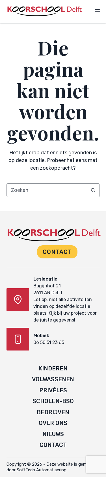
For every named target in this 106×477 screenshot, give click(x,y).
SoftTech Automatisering (41, 469)
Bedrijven (53, 412)
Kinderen (53, 368)
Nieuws (53, 434)
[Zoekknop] (92, 190)
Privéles (53, 390)
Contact (57, 251)
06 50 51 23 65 (48, 342)
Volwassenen (53, 379)
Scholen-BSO (53, 401)
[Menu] (97, 11)
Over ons (53, 423)
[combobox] (46, 190)
